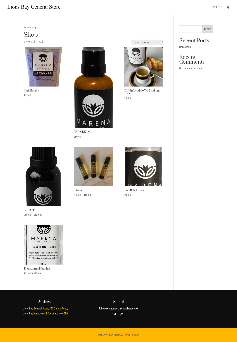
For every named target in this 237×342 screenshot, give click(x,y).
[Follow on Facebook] (115, 314)
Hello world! (185, 46)
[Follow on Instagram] (121, 314)
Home (26, 27)
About (217, 7)
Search (207, 29)
